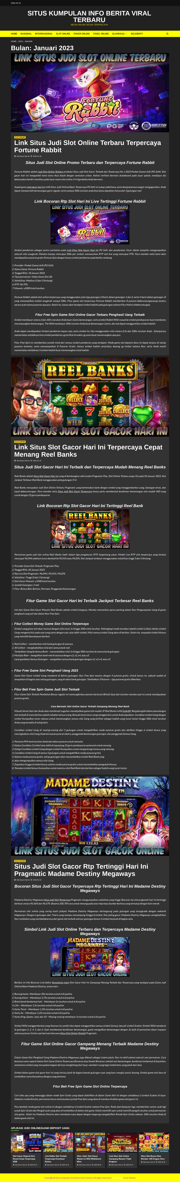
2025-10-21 (65, 1165)
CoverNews (117, 1177)
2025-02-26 (161, 1162)
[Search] (167, 34)
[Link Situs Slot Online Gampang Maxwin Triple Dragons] (122, 1143)
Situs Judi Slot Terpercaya (57, 899)
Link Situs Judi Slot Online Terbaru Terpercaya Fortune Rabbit (87, 146)
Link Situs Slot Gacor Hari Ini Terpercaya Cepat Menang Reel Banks (88, 450)
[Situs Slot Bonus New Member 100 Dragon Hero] (154, 1143)
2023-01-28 (37, 156)
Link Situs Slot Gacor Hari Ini (82, 250)
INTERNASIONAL (44, 34)
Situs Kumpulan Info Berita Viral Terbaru (89, 17)
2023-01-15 (37, 461)
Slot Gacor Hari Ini (23, 156)
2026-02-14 (33, 1165)
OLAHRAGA (118, 34)
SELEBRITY (137, 34)
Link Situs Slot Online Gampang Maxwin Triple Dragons (120, 1159)
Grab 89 (126, 711)
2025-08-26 (97, 1165)
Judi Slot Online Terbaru (50, 171)
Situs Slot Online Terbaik (73, 1033)
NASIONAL (26, 34)
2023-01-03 (37, 880)
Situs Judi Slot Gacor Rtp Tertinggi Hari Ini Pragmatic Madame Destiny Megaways (81, 870)
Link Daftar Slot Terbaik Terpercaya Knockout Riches (56, 1159)
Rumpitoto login (60, 982)
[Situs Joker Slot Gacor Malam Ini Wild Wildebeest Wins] (90, 1143)
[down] (126, 34)
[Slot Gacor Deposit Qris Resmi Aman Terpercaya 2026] (26, 1143)
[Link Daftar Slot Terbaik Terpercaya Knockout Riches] (58, 1143)
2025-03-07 (129, 1165)
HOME (14, 34)
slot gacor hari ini (36, 187)
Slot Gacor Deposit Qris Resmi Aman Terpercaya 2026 (24, 1159)
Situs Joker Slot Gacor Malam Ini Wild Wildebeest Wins (89, 1159)
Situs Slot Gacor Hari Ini (45, 476)
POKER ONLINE (82, 34)
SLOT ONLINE (63, 34)
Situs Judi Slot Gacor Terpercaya (75, 491)
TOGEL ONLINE (101, 34)
